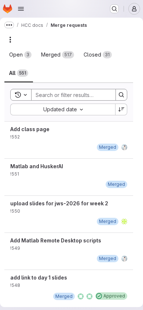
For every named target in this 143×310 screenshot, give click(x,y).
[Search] (121, 95)
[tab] (20, 55)
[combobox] (62, 109)
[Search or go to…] (114, 8)
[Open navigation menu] (21, 9)
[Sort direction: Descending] (121, 109)
